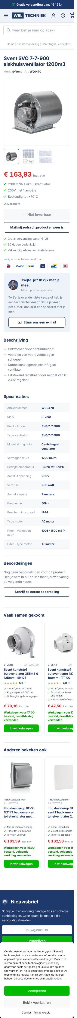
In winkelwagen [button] (21, 728)
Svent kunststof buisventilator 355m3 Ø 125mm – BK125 (21, 673)
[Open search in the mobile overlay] (36, 30)
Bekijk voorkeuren (37, 1003)
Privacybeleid (42, 1012)
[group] (37, 112)
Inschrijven (37, 941)
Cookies (26, 1012)
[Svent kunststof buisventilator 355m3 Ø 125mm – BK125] (21, 642)
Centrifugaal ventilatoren (57, 44)
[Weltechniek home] (29, 15)
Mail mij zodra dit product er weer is (37, 227)
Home (10, 44)
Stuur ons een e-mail (40, 322)
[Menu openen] (6, 15)
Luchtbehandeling (28, 44)
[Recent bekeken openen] (63, 15)
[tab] (11, 156)
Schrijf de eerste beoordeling (37, 592)
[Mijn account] (53, 15)
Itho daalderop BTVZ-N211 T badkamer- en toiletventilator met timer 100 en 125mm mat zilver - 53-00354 (20, 812)
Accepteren (37, 991)
